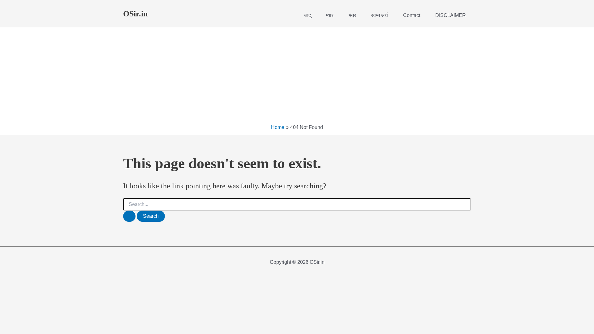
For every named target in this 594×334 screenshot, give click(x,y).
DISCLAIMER (450, 15)
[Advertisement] (297, 77)
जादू (307, 15)
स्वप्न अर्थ (379, 15)
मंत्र (352, 15)
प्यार (330, 15)
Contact (411, 15)
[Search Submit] (129, 216)
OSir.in (135, 13)
